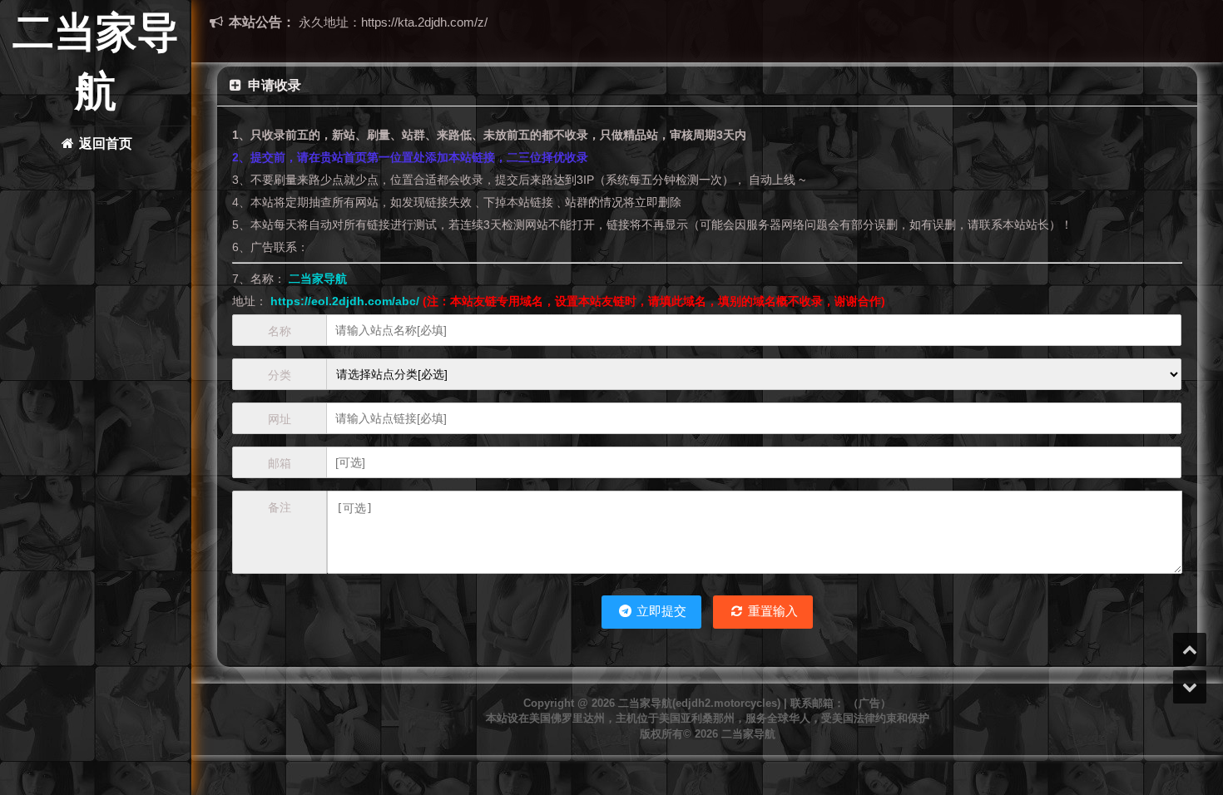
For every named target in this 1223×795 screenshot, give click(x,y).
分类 (279, 375)
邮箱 (279, 463)
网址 (279, 419)
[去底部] (1189, 687)
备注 (279, 507)
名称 (279, 331)
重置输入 (771, 611)
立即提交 (659, 611)
